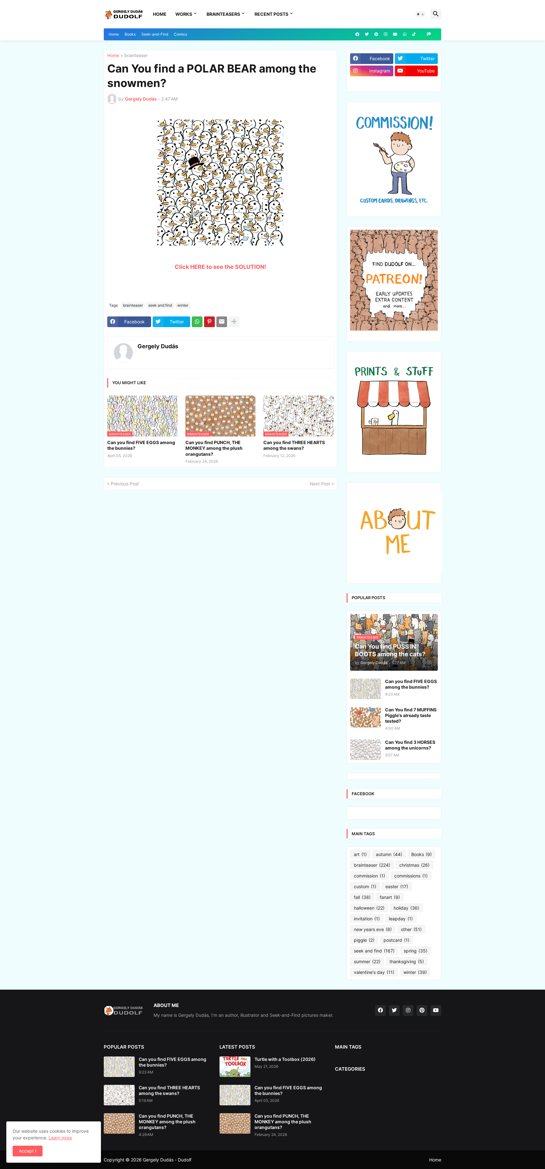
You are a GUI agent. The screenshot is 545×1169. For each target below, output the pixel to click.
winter (182, 305)
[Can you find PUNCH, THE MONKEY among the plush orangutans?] (119, 1123)
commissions (411, 875)
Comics (180, 34)
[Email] (221, 321)
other (411, 929)
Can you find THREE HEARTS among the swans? (294, 445)
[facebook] (357, 34)
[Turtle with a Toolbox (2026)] (235, 1066)
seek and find (160, 305)
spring (415, 950)
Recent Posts (271, 14)
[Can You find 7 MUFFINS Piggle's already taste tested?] (365, 717)
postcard (396, 940)
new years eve (373, 929)
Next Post (320, 483)
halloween (369, 908)
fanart (390, 897)
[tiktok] (414, 34)
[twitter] (367, 34)
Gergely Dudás (158, 346)
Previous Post (125, 483)
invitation (367, 918)
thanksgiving (407, 961)
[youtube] (395, 34)
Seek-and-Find (154, 34)
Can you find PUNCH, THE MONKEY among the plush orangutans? (214, 448)
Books (130, 34)
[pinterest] (376, 34)
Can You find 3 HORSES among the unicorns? (410, 744)
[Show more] (234, 321)
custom (365, 886)
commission (369, 875)
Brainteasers (223, 14)
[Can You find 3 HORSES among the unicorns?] (365, 749)
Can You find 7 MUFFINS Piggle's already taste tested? (411, 715)
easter (396, 886)
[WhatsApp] (197, 321)
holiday (406, 908)
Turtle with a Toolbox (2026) (285, 1059)
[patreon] (429, 34)
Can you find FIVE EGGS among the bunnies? (141, 445)
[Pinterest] (209, 321)
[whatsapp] (405, 34)
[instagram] (385, 34)
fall (362, 897)
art (360, 854)
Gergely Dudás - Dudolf (167, 1159)
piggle (364, 940)
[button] (420, 14)
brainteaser (136, 55)
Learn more (60, 1137)
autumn (389, 854)
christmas (414, 865)
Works (183, 14)
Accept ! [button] (27, 1151)
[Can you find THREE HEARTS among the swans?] (119, 1095)
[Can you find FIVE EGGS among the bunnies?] (365, 689)
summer (367, 961)
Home (160, 14)
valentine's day (374, 972)
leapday (401, 918)
